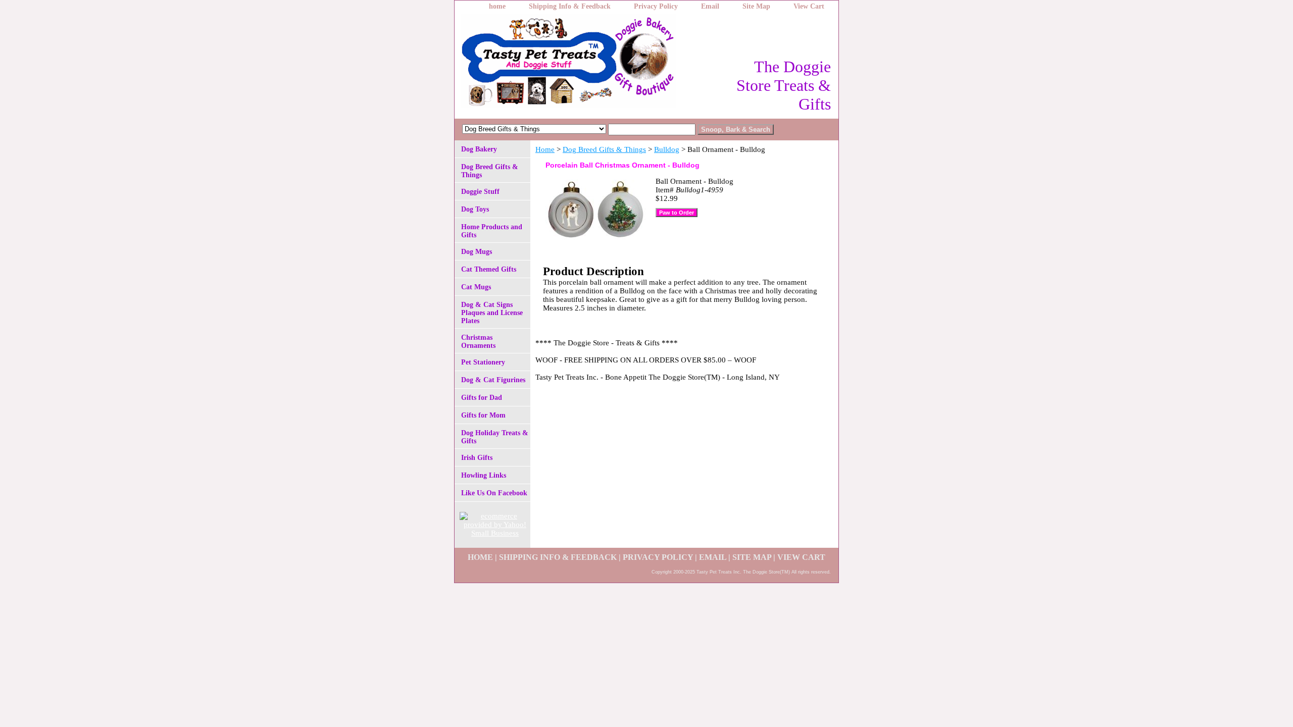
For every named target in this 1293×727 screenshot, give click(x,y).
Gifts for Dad (481, 397)
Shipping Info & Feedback (570, 6)
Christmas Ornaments (478, 341)
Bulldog (666, 149)
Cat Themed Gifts (488, 269)
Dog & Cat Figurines (493, 380)
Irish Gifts (476, 457)
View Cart (808, 6)
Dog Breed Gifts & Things (604, 149)
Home (545, 149)
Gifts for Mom (483, 415)
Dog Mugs (476, 251)
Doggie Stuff (480, 191)
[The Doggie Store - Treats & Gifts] (581, 63)
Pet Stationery (483, 362)
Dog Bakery (479, 149)
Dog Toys (475, 209)
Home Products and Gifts (491, 231)
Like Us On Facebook (494, 493)
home (497, 6)
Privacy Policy (656, 6)
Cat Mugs (476, 287)
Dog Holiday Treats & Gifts (494, 437)
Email (710, 6)
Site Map (756, 6)
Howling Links (483, 475)
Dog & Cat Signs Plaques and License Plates (492, 313)
